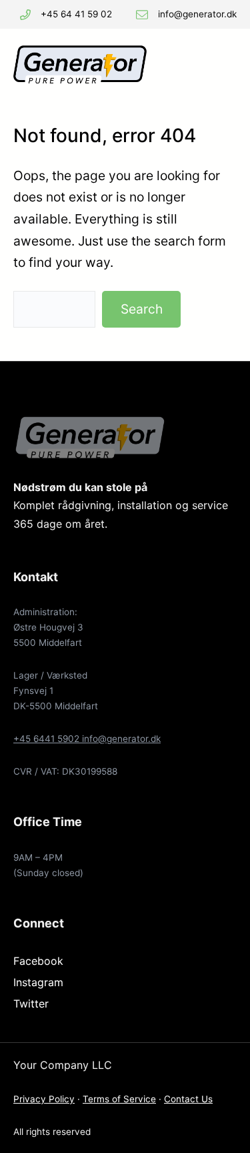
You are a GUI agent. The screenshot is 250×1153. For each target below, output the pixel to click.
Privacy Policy (44, 1099)
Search (142, 309)
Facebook (38, 961)
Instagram (38, 982)
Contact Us (188, 1099)
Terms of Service (119, 1099)
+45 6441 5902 (47, 738)
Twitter (31, 1003)
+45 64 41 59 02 (76, 14)
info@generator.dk (197, 14)
